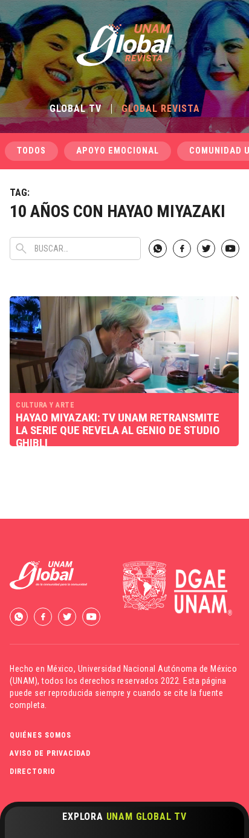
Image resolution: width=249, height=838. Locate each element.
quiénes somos (40, 735)
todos (31, 151)
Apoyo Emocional (117, 151)
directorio (33, 771)
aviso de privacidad (50, 753)
